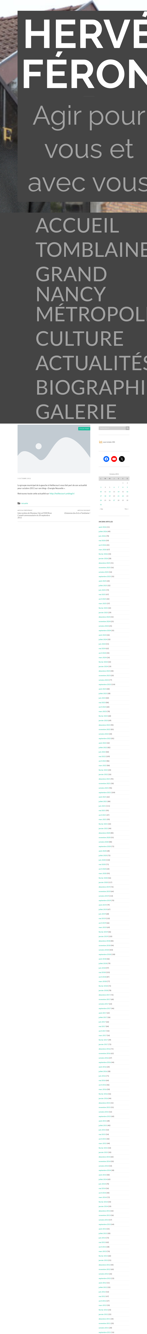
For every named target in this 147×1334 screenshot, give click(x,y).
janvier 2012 (103, 1314)
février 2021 (103, 824)
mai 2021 (102, 810)
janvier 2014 (103, 1206)
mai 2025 (102, 594)
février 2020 (103, 878)
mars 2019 (103, 927)
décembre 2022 (104, 725)
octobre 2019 (104, 896)
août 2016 (102, 1067)
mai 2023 (102, 702)
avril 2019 (102, 923)
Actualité (24, 503)
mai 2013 (102, 1242)
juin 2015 (102, 1130)
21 (118, 496)
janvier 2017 (103, 1044)
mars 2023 (103, 711)
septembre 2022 (105, 738)
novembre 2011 (104, 1323)
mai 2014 (102, 1188)
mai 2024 (102, 648)
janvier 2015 (103, 1152)
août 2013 (102, 1229)
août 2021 (102, 797)
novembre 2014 (104, 1161)
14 (118, 492)
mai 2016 (102, 1080)
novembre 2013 (104, 1215)
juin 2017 (102, 1022)
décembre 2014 (104, 1157)
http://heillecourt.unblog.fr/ (62, 493)
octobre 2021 (104, 788)
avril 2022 (102, 761)
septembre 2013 (105, 1224)
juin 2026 (102, 536)
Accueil (77, 225)
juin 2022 (102, 752)
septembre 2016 (105, 1062)
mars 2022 (103, 765)
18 (105, 496)
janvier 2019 (103, 936)
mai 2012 (102, 1296)
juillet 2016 (103, 1071)
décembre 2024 (104, 617)
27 (114, 500)
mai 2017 (102, 1026)
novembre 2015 (104, 1107)
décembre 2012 (104, 1265)
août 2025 (102, 581)
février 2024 (103, 662)
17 (101, 496)
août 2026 (102, 527)
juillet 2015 (103, 1125)
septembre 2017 (105, 1008)
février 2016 (103, 1094)
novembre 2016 (104, 1053)
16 (127, 492)
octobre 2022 (104, 734)
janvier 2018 (103, 990)
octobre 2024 (104, 626)
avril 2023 (102, 707)
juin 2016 (102, 1076)
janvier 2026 (103, 558)
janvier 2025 (103, 612)
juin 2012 (102, 1292)
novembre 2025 (104, 567)
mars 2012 (103, 1305)
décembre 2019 (104, 887)
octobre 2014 (104, 1166)
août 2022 (102, 743)
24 (101, 500)
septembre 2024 (105, 630)
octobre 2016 (104, 1058)
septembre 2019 (105, 900)
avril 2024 (102, 653)
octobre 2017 (104, 1004)
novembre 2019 (104, 891)
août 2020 (102, 851)
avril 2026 (102, 545)
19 (110, 496)
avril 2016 (102, 1085)
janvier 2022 (103, 774)
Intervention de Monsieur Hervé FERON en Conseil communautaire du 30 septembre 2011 (35, 514)
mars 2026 (103, 549)
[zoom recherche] (127, 428)
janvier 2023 (103, 720)
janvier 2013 (103, 1260)
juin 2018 (102, 968)
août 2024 (102, 635)
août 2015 (102, 1121)
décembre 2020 (104, 833)
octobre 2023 (104, 680)
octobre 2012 (104, 1274)
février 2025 (103, 608)
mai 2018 (102, 972)
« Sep (101, 509)
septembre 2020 (105, 846)
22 (123, 496)
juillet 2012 (103, 1287)
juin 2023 (102, 698)
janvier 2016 (103, 1098)
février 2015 (103, 1148)
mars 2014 (103, 1197)
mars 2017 (103, 1035)
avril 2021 (102, 815)
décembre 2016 (104, 1049)
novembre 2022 (104, 729)
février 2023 (103, 716)
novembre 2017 (104, 999)
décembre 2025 (104, 563)
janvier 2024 (103, 666)
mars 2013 (103, 1251)
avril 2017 (102, 1031)
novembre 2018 (104, 945)
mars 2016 (103, 1089)
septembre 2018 (105, 954)
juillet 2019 (103, 909)
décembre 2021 (104, 779)
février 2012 (103, 1310)
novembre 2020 (104, 837)
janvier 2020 (103, 882)
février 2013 (103, 1256)
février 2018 (103, 986)
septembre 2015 (105, 1116)
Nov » (126, 509)
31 (101, 504)
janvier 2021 (103, 828)
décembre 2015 (104, 1103)
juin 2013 (102, 1238)
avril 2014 (102, 1193)
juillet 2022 (103, 747)
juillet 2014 (103, 1179)
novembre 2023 (104, 675)
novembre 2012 (104, 1269)
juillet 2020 (103, 855)
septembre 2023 (105, 684)
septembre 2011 (105, 1332)
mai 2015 (102, 1134)
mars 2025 (103, 603)
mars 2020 (103, 873)
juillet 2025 (103, 585)
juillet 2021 (103, 801)
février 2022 (103, 770)
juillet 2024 (103, 639)
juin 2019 (102, 914)
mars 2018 (103, 981)
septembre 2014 (105, 1170)
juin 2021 (102, 806)
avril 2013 (102, 1247)
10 (101, 492)
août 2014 (102, 1175)
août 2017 (102, 1013)
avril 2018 (102, 977)
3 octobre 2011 (24, 478)
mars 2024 (103, 657)
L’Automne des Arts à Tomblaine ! (77, 511)
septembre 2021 (105, 792)
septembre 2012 (105, 1278)
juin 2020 (102, 860)
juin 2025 (102, 590)
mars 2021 (103, 819)
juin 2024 (102, 644)
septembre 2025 (105, 576)
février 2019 (103, 932)
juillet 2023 (103, 693)
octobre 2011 (104, 1328)
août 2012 (102, 1283)
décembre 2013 (104, 1211)
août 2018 (102, 959)
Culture (79, 338)
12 (110, 492)
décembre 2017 (104, 995)
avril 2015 (102, 1139)
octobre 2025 (104, 572)
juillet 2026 (103, 531)
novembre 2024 (104, 621)
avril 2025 (102, 599)
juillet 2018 (103, 963)
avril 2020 (102, 869)
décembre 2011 (104, 1319)
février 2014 (103, 1202)
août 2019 (102, 905)
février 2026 (103, 554)
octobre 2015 (104, 1112)
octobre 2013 (104, 1220)
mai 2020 (102, 864)
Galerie (76, 411)
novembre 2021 (104, 783)
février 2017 (103, 1040)
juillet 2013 (103, 1233)
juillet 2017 (103, 1017)
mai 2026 (102, 540)
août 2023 (102, 689)
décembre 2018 (104, 941)
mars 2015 (103, 1143)
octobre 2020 (104, 842)
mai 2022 (102, 756)
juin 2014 (102, 1184)
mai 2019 (102, 918)
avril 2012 (102, 1301)
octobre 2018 (104, 950)
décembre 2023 (104, 671)
